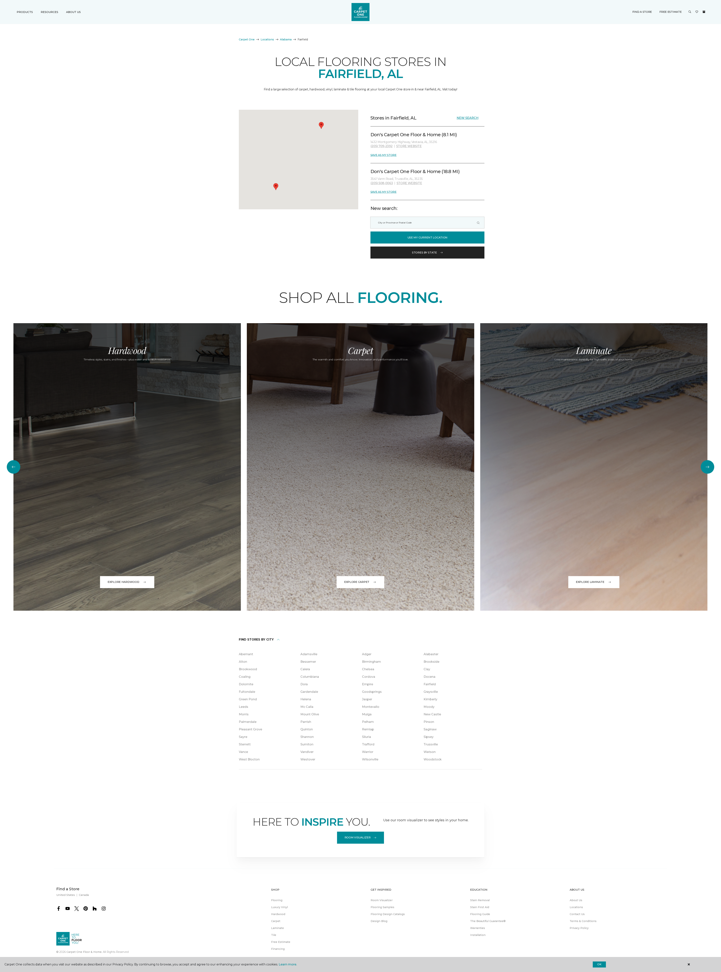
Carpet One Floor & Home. (84, 952)
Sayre (243, 737)
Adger (366, 654)
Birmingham (371, 661)
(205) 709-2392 (381, 146)
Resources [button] (49, 12)
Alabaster (431, 654)
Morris (244, 714)
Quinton (306, 729)
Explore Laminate (590, 582)
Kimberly (430, 699)
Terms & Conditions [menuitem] (583, 921)
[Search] (478, 222)
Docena (429, 677)
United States (65, 895)
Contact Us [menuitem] (577, 914)
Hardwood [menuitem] (278, 914)
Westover (307, 759)
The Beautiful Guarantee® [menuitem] (488, 921)
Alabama (286, 39)
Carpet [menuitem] (275, 921)
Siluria (366, 737)
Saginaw (430, 729)
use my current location (427, 237)
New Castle (432, 714)
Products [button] (25, 12)
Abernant (246, 654)
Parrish (305, 722)
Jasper (367, 699)
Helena (305, 699)
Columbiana (309, 677)
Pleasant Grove (250, 729)
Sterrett (245, 744)
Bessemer (308, 661)
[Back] (13, 467)
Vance (243, 752)
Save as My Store (383, 155)
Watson (430, 752)
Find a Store (642, 12)
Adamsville (308, 654)
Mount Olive (309, 714)
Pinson (429, 722)
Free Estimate (670, 12)
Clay (427, 669)
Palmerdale (247, 722)
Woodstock (433, 759)
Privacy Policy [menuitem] (579, 928)
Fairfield (430, 684)
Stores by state (424, 252)
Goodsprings (372, 692)
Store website (409, 146)
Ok (599, 964)
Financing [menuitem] (278, 949)
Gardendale (309, 692)
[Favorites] (696, 12)
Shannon (307, 737)
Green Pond (248, 699)
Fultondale (247, 692)
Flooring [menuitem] (276, 900)
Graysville (431, 692)
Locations (267, 39)
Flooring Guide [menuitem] (480, 914)
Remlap (368, 729)
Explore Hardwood (123, 582)
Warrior (367, 752)
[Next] (707, 467)
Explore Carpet (356, 582)
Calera (305, 669)
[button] (689, 12)
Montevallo (370, 707)
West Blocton (249, 759)
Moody (429, 707)
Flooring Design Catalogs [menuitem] (388, 914)
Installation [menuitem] (478, 935)
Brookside (431, 661)
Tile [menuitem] (273, 935)
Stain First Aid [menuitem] (479, 907)
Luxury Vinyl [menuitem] (279, 907)
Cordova (368, 677)
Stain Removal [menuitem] (480, 900)
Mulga (367, 714)
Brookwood (248, 669)
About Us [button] (73, 12)
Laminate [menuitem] (277, 928)
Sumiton (306, 744)
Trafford (368, 744)
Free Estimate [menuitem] (280, 942)
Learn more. (288, 964)
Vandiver (307, 752)
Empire (367, 684)
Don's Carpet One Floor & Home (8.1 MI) (413, 134)
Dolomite (246, 684)
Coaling (244, 677)
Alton (243, 661)
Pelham (368, 722)
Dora (304, 684)
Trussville (431, 744)
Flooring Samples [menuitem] (382, 907)
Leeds (243, 707)
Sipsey (429, 737)
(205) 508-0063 (381, 183)
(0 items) (704, 12)
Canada (84, 895)
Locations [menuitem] (576, 907)
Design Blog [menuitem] (379, 921)
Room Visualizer (358, 837)
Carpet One (247, 39)
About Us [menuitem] (576, 900)
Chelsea (368, 669)
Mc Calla (306, 707)
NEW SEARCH (467, 118)
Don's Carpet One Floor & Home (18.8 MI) (415, 171)
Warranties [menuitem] (477, 928)
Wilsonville (370, 759)
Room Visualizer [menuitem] (382, 900)
